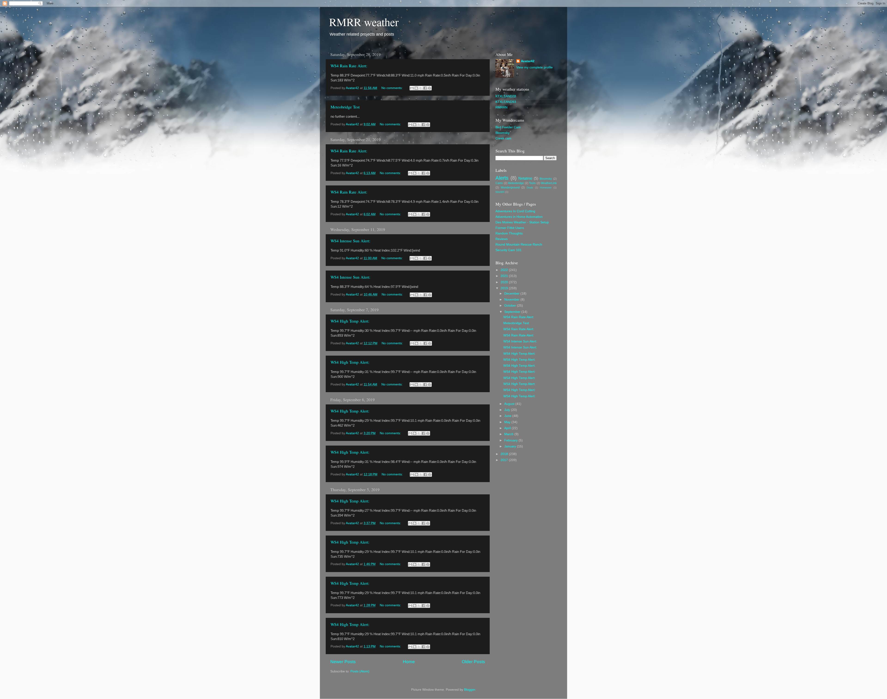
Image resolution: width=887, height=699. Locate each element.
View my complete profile (534, 67)
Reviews (501, 239)
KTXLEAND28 (505, 96)
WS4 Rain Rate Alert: (349, 65)
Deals (530, 187)
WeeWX (499, 192)
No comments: (392, 88)
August (509, 404)
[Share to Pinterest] (429, 88)
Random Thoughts (509, 233)
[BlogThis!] (416, 88)
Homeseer (546, 187)
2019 (505, 288)
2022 (505, 270)
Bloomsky (502, 133)
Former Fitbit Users (509, 228)
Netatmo (525, 178)
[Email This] (412, 88)
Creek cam (503, 138)
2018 (505, 454)
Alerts (501, 178)
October (510, 305)
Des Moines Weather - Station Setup (522, 222)
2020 (505, 282)
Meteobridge (516, 183)
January (510, 446)
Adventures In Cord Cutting (515, 211)
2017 (505, 460)
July (507, 410)
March (509, 434)
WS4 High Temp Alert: (350, 321)
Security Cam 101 (508, 250)
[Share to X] (420, 88)
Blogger (469, 689)
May (507, 422)
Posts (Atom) (359, 671)
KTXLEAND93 (505, 102)
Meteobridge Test (345, 107)
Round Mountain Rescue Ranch (518, 244)
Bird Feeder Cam (508, 127)
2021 (505, 276)
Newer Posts (343, 661)
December (512, 293)
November (512, 299)
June (508, 416)
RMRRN (501, 107)
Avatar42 (528, 61)
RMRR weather (364, 21)
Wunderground (510, 187)
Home (409, 661)
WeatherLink (549, 183)
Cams (499, 183)
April (508, 428)
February (511, 440)
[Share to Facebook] (425, 88)
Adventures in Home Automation (519, 217)
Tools (532, 183)
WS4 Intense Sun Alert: (350, 240)
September (512, 312)
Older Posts (473, 661)
